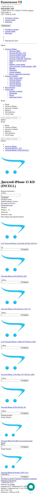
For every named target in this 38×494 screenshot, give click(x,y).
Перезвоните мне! (11, 41)
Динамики (13, 70)
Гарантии (18, 479)
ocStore (12, 484)
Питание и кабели (15, 91)
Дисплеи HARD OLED (17, 55)
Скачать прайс (10, 20)
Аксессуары (9, 89)
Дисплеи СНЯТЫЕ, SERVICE (20, 59)
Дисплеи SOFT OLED (17, 57)
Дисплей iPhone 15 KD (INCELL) (17, 150)
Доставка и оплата (11, 18)
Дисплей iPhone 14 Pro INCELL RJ (13, 407)
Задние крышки (15, 72)
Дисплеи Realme (15, 84)
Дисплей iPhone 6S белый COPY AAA (14, 473)
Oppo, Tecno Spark (15, 78)
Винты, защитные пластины (19, 74)
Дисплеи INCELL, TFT (17, 53)
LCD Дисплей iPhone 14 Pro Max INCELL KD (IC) (19, 243)
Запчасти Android (11, 76)
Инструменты (10, 87)
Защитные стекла (15, 97)
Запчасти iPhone (11, 49)
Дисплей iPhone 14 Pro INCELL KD (13, 276)
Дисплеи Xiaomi (15, 85)
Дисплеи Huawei (15, 80)
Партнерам (12, 481)
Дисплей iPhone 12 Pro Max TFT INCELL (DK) (18, 374)
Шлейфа (12, 68)
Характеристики (7, 205)
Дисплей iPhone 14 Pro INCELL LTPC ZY (16, 309)
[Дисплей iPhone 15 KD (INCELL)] (13, 177)
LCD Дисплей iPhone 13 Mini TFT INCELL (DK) (18, 342)
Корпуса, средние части (17, 60)
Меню (3, 45)
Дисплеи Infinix (14, 82)
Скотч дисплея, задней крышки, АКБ (22, 66)
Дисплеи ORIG (14, 51)
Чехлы (11, 95)
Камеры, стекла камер (17, 64)
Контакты (8, 22)
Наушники (13, 93)
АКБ (11, 62)
